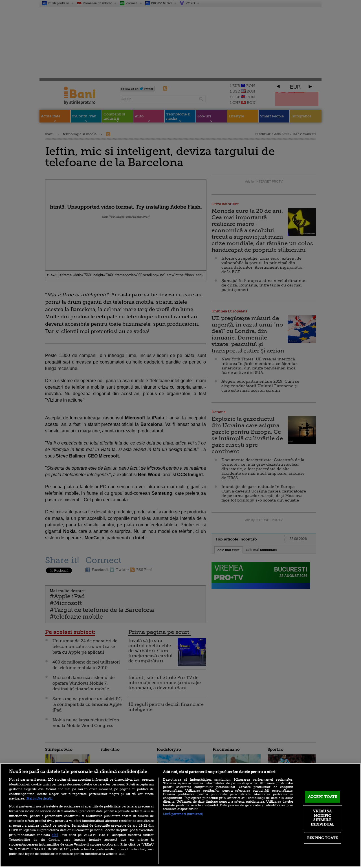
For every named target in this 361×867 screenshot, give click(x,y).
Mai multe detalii (39, 798)
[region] (180, 815)
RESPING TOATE (322, 838)
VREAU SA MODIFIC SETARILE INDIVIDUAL (322, 817)
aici (55, 835)
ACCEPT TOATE (322, 796)
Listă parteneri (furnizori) (183, 814)
